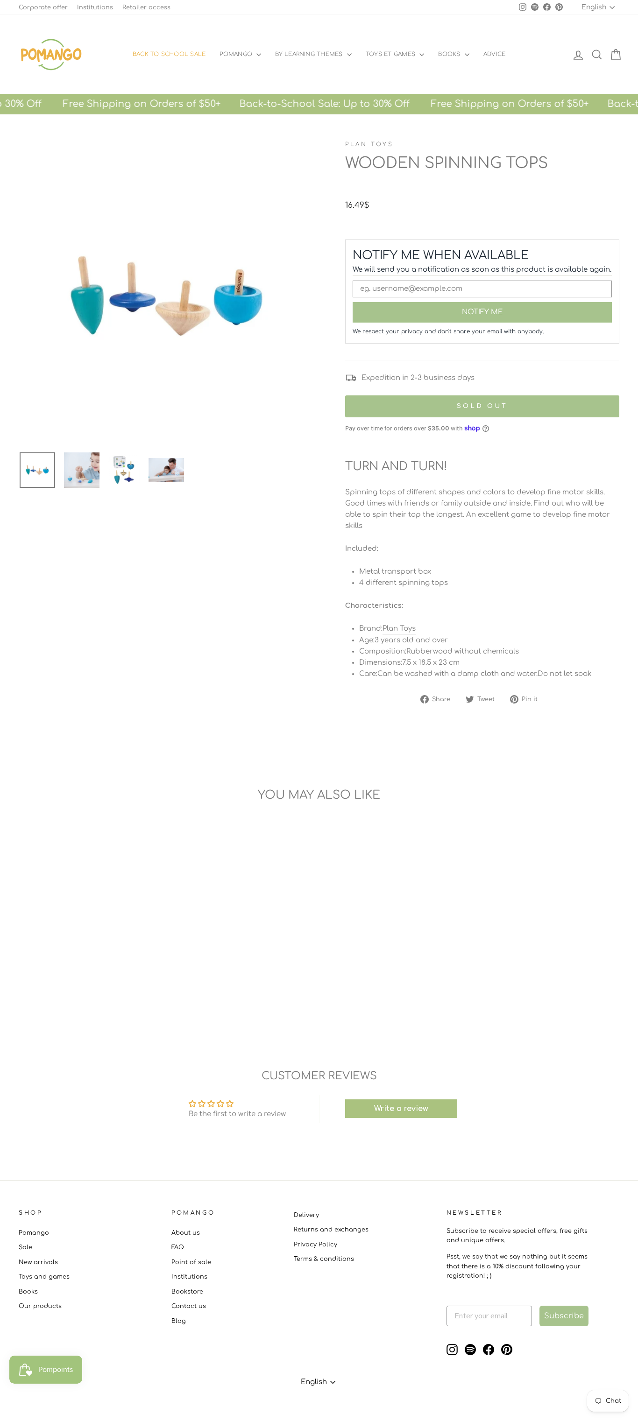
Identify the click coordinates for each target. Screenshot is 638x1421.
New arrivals (38, 1262)
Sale (25, 1247)
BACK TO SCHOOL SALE (169, 54)
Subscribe (564, 1316)
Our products (40, 1306)
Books (450, 54)
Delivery (306, 1215)
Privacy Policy (315, 1244)
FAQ (177, 1247)
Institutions (95, 7)
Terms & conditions (324, 1259)
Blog (178, 1321)
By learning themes (310, 54)
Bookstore (187, 1291)
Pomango (237, 54)
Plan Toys (369, 144)
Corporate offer (43, 7)
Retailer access (146, 7)
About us (185, 1233)
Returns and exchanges (331, 1229)
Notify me (482, 312)
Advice (494, 54)
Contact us (188, 1306)
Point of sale (191, 1262)
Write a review (401, 1108)
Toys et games (391, 54)
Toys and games (44, 1276)
